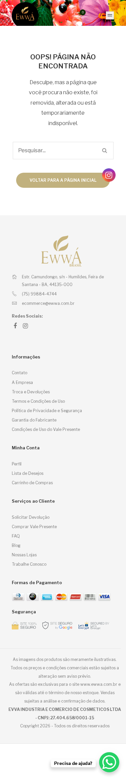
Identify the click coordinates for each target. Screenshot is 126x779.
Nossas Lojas (24, 554)
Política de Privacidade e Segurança (47, 410)
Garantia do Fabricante (34, 420)
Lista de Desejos (27, 473)
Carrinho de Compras (32, 482)
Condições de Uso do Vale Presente (46, 429)
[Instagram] (25, 326)
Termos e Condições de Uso (38, 401)
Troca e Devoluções (31, 391)
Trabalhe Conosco (29, 564)
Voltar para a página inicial (63, 180)
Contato (19, 372)
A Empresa (22, 382)
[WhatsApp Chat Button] (109, 762)
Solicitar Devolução (30, 517)
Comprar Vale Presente (34, 526)
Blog (16, 545)
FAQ (16, 536)
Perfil (17, 463)
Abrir (110, 15)
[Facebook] (15, 326)
